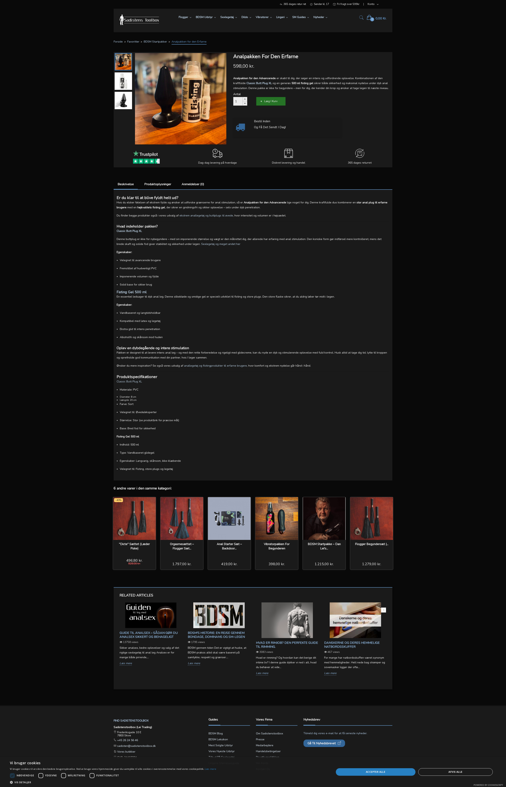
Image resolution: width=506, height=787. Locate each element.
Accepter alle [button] (375, 772)
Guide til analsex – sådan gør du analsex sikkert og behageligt (149, 635)
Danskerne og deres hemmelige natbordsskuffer (352, 645)
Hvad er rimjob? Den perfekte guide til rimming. (287, 645)
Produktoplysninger (157, 184)
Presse (260, 739)
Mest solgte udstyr (221, 745)
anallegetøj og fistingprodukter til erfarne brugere (215, 366)
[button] (113, 782)
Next (383, 610)
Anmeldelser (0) (193, 184)
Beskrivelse (126, 184)
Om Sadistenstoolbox (269, 733)
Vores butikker (125, 752)
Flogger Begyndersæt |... (371, 544)
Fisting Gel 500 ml (132, 292)
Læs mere (126, 663)
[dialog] (253, 772)
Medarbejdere (264, 745)
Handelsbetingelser (268, 751)
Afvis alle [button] (455, 772)
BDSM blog (216, 733)
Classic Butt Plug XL (129, 231)
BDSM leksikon (218, 739)
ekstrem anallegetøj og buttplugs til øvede (206, 215)
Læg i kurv (271, 101)
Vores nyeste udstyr (222, 751)
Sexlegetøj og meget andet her (220, 244)
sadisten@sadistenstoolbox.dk (136, 746)
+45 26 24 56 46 (127, 740)
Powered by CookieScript (488, 784)
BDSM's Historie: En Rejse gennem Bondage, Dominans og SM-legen (216, 635)
